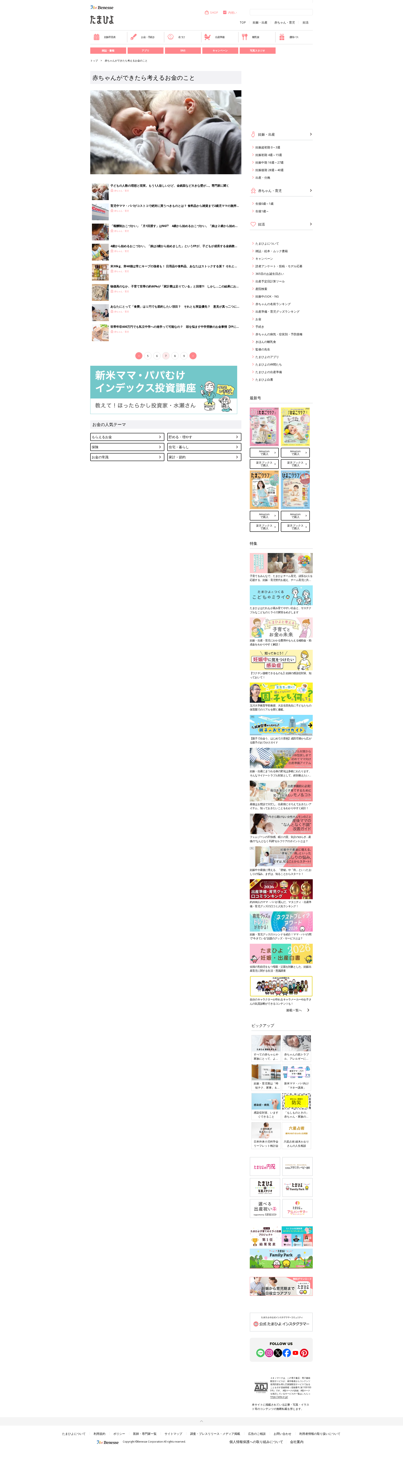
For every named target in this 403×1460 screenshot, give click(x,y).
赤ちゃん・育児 (284, 22)
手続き (259, 327)
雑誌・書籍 (108, 50)
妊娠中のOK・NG (267, 296)
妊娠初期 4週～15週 (268, 155)
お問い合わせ (282, 1434)
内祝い (232, 12)
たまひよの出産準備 (268, 372)
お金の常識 (100, 457)
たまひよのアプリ (267, 357)
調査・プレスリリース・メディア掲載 (215, 1434)
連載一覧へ (294, 1010)
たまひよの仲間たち (268, 364)
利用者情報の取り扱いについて (319, 1434)
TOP (243, 22)
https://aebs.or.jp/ (279, 1396)
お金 (258, 319)
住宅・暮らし (179, 447)
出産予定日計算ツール (270, 281)
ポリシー (119, 1434)
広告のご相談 (257, 1434)
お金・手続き (148, 37)
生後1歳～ (262, 211)
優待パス (293, 37)
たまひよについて (267, 243)
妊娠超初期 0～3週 (267, 147)
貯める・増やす (180, 437)
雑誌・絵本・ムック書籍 (271, 251)
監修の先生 (262, 349)
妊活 (306, 22)
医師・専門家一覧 (145, 1434)
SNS (182, 50)
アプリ (145, 50)
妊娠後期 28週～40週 (269, 170)
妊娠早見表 (109, 37)
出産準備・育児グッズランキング (277, 311)
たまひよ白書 (264, 379)
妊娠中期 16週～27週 (269, 162)
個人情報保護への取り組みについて (256, 1441)
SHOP (214, 12)
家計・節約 (177, 457)
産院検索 (261, 289)
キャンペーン (220, 50)
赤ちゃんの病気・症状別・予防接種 (278, 334)
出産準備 (219, 37)
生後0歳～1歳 (264, 204)
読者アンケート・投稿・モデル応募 (278, 266)
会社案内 (297, 1441)
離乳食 (255, 37)
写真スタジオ (257, 50)
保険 (95, 447)
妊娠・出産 (260, 22)
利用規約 (99, 1434)
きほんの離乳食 (265, 342)
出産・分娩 (262, 178)
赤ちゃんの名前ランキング (273, 304)
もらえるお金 (102, 437)
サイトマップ (173, 1434)
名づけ (181, 37)
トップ (94, 60)
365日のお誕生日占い (269, 274)
